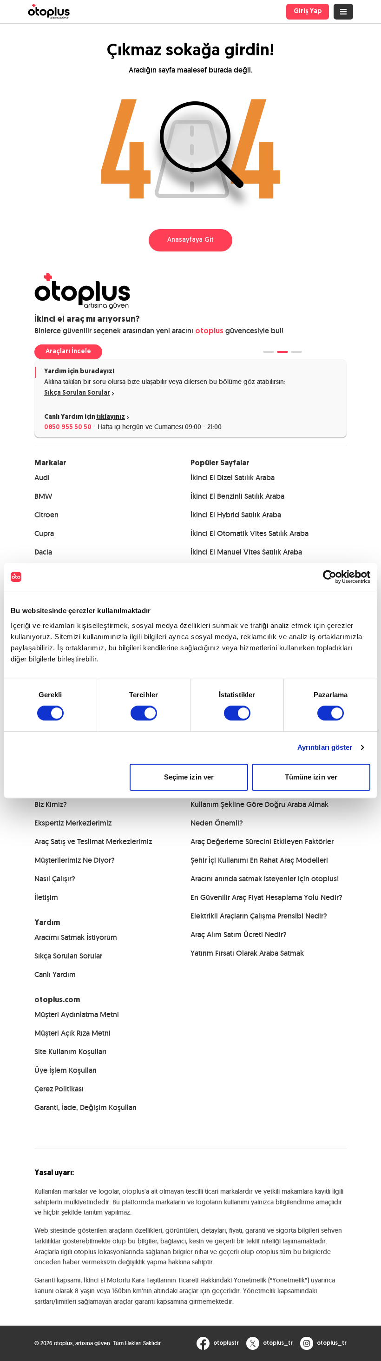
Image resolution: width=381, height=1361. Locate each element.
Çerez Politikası (59, 1089)
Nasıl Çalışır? (54, 879)
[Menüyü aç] (343, 12)
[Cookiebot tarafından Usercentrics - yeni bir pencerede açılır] (329, 577)
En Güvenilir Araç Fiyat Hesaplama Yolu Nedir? (266, 897)
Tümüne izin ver (311, 777)
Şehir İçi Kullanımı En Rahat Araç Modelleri (259, 860)
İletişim (46, 897)
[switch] (144, 713)
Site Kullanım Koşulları (70, 1052)
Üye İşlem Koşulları (65, 1070)
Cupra (44, 533)
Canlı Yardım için (84, 417)
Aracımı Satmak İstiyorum (75, 937)
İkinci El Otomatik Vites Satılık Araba (249, 533)
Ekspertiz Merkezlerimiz (73, 823)
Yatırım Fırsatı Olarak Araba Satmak (247, 953)
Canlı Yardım (55, 974)
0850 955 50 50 (68, 427)
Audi (42, 477)
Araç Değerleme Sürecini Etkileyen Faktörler (262, 841)
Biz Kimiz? (50, 804)
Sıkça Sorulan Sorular (77, 393)
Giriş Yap (308, 11)
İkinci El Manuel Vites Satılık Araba (246, 552)
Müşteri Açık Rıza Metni (72, 1033)
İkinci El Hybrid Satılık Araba (235, 515)
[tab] (268, 352)
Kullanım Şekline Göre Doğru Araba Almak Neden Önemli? (259, 813)
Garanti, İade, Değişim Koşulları (85, 1107)
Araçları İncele (68, 351)
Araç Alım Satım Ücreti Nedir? (238, 934)
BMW (43, 496)
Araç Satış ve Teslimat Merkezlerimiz (93, 841)
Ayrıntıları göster (325, 747)
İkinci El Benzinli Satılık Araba (237, 496)
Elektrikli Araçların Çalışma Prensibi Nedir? (258, 916)
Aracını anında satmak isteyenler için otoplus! (264, 879)
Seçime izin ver (189, 777)
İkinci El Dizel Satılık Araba (232, 477)
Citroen (46, 515)
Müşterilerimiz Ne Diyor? (74, 860)
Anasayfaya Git (190, 240)
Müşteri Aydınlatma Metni (76, 1014)
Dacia (43, 552)
